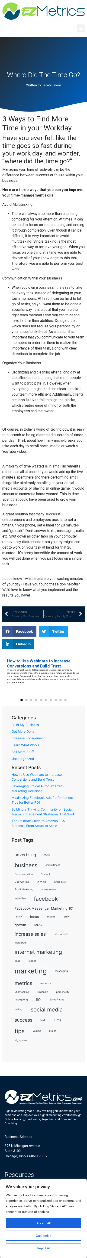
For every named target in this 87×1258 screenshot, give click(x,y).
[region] (43, 1218)
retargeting (21, 999)
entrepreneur (49, 889)
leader (32, 960)
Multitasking (22, 992)
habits (38, 924)
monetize (45, 983)
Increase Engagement (28, 738)
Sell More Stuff (23, 752)
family (18, 916)
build (47, 854)
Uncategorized (23, 759)
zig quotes (21, 1040)
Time (57, 1020)
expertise (20, 898)
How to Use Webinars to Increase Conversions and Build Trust (39, 663)
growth (20, 925)
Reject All (43, 1248)
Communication (24, 874)
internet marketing (38, 952)
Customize (43, 1235)
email (41, 882)
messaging (61, 971)
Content (45, 874)
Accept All (43, 1223)
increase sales (30, 934)
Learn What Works (25, 745)
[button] (81, 28)
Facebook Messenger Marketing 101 (44, 908)
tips (20, 1031)
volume (37, 1030)
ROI (39, 1000)
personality (62, 992)
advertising (25, 854)
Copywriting (22, 881)
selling (19, 1009)
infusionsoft (61, 934)
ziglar (52, 1030)
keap (17, 960)
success (23, 1020)
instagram (20, 942)
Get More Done (23, 731)
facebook (46, 898)
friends (51, 916)
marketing (31, 971)
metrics (23, 983)
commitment (52, 865)
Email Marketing (24, 889)
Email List (60, 881)
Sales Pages (57, 999)
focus (34, 917)
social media (47, 1009)
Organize (42, 992)
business (26, 865)
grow (67, 916)
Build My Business (25, 725)
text (42, 1020)
